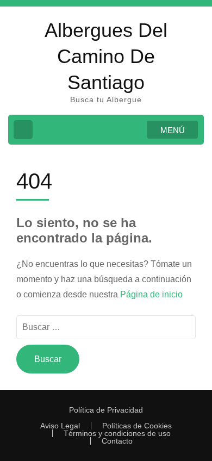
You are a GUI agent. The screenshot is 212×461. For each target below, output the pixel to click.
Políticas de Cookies (137, 425)
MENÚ (172, 130)
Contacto (117, 441)
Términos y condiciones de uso (117, 433)
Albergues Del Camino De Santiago (106, 56)
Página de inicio (151, 294)
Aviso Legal (60, 425)
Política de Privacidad (106, 410)
